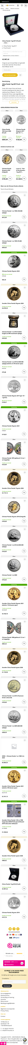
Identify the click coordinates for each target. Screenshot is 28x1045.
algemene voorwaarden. (11, 1042)
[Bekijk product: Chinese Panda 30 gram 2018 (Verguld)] (7, 159)
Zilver (7, 8)
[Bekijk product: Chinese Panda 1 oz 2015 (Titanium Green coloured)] (14, 686)
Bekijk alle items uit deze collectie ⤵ (11, 55)
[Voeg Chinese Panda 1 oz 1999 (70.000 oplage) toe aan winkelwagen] (24, 247)
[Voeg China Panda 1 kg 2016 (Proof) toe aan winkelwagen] (24, 888)
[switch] (24, 1043)
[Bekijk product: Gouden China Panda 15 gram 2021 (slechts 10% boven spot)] (14, 776)
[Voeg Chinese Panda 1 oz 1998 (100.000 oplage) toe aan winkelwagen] (24, 217)
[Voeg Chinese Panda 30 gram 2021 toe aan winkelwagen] (24, 434)
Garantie (3, 999)
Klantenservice (5, 995)
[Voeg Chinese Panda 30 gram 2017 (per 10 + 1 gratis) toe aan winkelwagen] (24, 139)
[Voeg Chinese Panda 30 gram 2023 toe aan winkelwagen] (24, 279)
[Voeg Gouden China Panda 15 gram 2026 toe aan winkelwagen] (24, 492)
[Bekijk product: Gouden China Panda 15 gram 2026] (14, 478)
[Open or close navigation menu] (2, 5)
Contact (3, 1016)
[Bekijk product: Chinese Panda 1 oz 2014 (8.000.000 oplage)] (14, 535)
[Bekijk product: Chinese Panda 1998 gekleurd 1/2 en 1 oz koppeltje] (14, 628)
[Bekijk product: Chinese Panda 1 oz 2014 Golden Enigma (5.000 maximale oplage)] (14, 322)
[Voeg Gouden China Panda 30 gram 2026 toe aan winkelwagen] (24, 308)
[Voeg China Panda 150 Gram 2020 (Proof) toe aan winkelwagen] (10, 139)
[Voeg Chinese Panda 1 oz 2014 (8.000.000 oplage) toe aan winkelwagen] (24, 551)
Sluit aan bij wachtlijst (10, 75)
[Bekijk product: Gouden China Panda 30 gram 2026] (14, 294)
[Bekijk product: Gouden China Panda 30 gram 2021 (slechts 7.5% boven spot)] (14, 594)
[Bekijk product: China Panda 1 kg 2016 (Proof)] (14, 874)
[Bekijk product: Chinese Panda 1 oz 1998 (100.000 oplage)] (14, 201)
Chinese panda (6, 10)
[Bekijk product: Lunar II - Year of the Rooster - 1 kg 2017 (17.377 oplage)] (21, 159)
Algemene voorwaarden (8, 1009)
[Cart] (25, 5)
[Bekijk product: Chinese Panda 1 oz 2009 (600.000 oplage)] (14, 716)
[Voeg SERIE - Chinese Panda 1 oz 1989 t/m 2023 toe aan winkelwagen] (24, 762)
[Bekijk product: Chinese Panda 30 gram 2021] (14, 416)
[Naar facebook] (14, 928)
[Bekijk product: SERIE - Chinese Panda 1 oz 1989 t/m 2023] (14, 746)
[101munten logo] (10, 5)
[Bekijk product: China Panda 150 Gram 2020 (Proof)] (7, 120)
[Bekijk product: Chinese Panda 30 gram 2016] (14, 903)
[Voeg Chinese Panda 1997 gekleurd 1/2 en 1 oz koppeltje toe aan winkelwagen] (24, 464)
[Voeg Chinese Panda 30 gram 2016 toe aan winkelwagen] (24, 917)
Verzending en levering (7, 997)
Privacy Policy (5, 1011)
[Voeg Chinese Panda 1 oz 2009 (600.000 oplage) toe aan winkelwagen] (24, 732)
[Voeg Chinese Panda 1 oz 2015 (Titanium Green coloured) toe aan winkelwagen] (24, 702)
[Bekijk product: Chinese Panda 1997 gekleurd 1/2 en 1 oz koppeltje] (14, 448)
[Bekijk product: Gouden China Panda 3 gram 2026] (14, 846)
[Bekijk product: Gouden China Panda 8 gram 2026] (14, 658)
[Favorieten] (21, 5)
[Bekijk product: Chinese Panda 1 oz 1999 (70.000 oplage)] (14, 231)
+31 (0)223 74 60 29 (7, 1028)
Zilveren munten (14, 8)
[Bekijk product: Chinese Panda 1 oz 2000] (14, 565)
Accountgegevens (6, 993)
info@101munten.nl (8, 1030)
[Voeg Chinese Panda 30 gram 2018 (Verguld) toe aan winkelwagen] (10, 179)
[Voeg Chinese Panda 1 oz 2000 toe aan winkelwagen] (24, 579)
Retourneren (4, 1001)
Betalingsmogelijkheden (8, 1003)
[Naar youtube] (10, 928)
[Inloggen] (18, 5)
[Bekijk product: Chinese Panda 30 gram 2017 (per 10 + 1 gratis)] (21, 120)
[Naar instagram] (17, 928)
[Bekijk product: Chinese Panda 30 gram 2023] (14, 261)
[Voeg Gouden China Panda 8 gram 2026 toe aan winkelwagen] (24, 672)
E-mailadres (6, 978)
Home (2, 8)
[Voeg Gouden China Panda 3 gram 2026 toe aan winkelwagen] (24, 860)
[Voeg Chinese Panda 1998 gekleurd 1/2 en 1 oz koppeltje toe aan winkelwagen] (24, 643)
